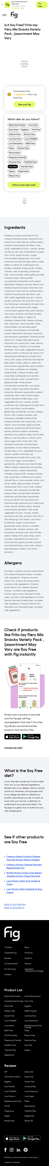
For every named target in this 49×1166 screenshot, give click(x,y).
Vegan (12, 171)
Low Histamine (15, 143)
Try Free (40, 4)
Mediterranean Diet (12, 1101)
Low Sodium (9, 1096)
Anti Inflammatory (32, 996)
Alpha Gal (28, 1072)
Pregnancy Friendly (17, 157)
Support (28, 958)
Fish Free (36, 129)
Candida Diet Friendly (13, 1001)
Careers (7, 974)
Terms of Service (20, 1157)
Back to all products (14, 907)
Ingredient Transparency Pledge (34, 970)
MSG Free (30, 143)
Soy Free (13, 166)
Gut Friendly (9, 1086)
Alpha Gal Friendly (17, 125)
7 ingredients (20, 94)
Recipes (7, 958)
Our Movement (11, 964)
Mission (28, 964)
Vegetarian (23, 171)
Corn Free (33, 125)
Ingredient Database (12, 1162)
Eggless (25, 129)
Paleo (11, 148)
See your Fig (24, 104)
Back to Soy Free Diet (15, 904)
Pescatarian (14, 152)
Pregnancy (9, 1111)
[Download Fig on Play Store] (31, 1138)
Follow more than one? (24, 185)
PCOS (7, 1106)
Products (29, 953)
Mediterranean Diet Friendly (33, 1026)
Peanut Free (23, 148)
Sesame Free (15, 162)
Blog (27, 947)
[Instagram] (11, 1150)
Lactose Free (15, 139)
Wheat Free (14, 176)
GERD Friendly (30, 1011)
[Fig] (14, 15)
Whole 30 (28, 1121)
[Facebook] (5, 1150)
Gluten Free (29, 134)
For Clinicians (10, 969)
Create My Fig (10, 953)
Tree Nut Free (26, 166)
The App (8, 947)
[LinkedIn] (18, 1150)
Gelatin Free (14, 134)
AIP (5, 1072)
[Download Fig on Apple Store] (12, 1138)
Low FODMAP (31, 139)
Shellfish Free (30, 162)
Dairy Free (13, 129)
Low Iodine (9, 1026)
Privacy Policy (32, 1157)
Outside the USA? (13, 747)
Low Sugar (29, 1096)
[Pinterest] (26, 1150)
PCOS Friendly (10, 1035)
